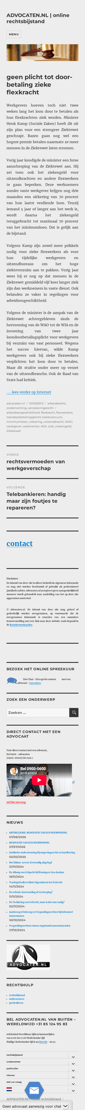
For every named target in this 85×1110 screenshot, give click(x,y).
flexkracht (48, 412)
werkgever (14, 426)
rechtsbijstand (17, 995)
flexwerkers (64, 412)
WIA (44, 426)
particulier (12, 1068)
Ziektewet (14, 431)
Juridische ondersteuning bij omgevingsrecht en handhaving (42, 852)
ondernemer (13, 1061)
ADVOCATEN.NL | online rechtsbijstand (38, 18)
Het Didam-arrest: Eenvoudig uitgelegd (30, 862)
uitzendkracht (54, 421)
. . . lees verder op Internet (29, 392)
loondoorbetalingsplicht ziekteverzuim (34, 417)
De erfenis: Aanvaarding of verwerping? (31, 892)
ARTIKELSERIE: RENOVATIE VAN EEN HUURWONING (38, 832)
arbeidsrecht (57, 403)
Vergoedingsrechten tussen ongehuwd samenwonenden (39, 925)
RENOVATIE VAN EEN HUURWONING (29, 842)
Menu (14, 34)
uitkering (35, 421)
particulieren (16, 1002)
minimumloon (17, 421)
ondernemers (16, 999)
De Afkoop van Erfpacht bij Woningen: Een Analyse (36, 872)
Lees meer (35, 683)
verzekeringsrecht (41, 408)
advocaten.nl (16, 403)
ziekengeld (63, 426)
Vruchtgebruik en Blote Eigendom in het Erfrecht (35, 882)
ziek (51, 426)
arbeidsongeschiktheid (23, 412)
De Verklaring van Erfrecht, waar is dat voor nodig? (37, 902)
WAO (68, 421)
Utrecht (43, 1041)
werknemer (31, 426)
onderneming (17, 408)
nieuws (11, 1075)
